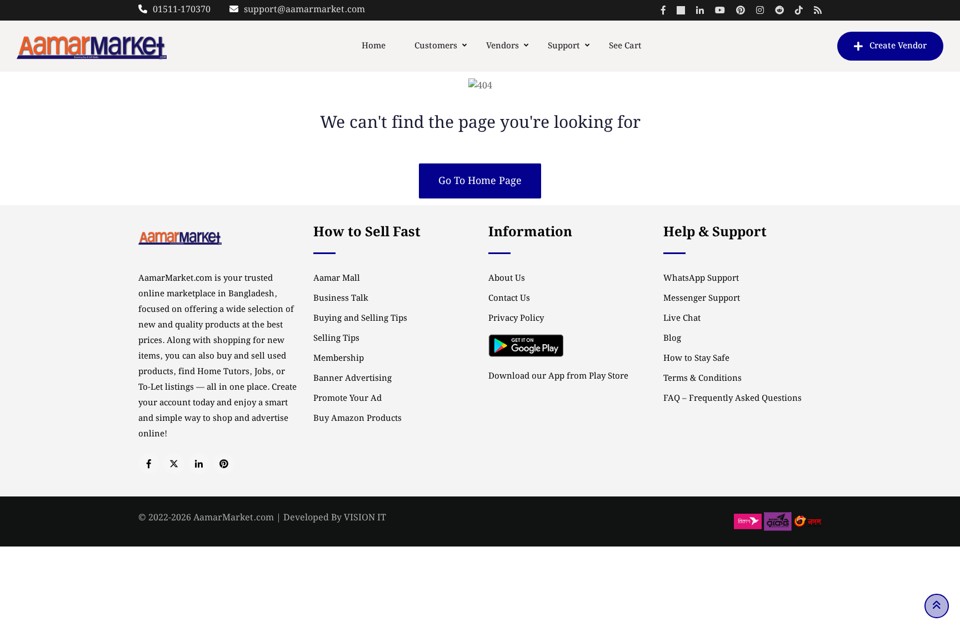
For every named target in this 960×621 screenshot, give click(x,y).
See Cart (625, 46)
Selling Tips (336, 338)
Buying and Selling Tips (360, 318)
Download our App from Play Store (558, 376)
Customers (435, 46)
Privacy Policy (516, 318)
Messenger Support (701, 298)
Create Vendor (898, 46)
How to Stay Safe (696, 358)
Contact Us (509, 298)
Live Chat (682, 318)
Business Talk (340, 298)
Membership (338, 358)
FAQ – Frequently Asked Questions (732, 398)
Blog (672, 338)
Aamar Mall (336, 278)
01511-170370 (182, 10)
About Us (506, 278)
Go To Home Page (480, 181)
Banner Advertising (352, 378)
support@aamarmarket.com (304, 10)
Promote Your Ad (347, 398)
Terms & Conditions (702, 378)
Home (374, 46)
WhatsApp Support (701, 278)
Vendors (502, 46)
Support (564, 46)
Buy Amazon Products (357, 418)
